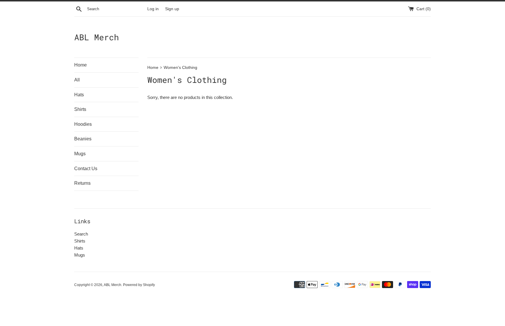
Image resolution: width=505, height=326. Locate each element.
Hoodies (83, 124)
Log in (153, 9)
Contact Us (85, 168)
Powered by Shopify (139, 285)
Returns (82, 183)
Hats (79, 94)
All (77, 79)
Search (81, 233)
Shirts (80, 109)
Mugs (80, 153)
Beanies (82, 138)
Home (80, 64)
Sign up (172, 9)
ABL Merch (96, 37)
